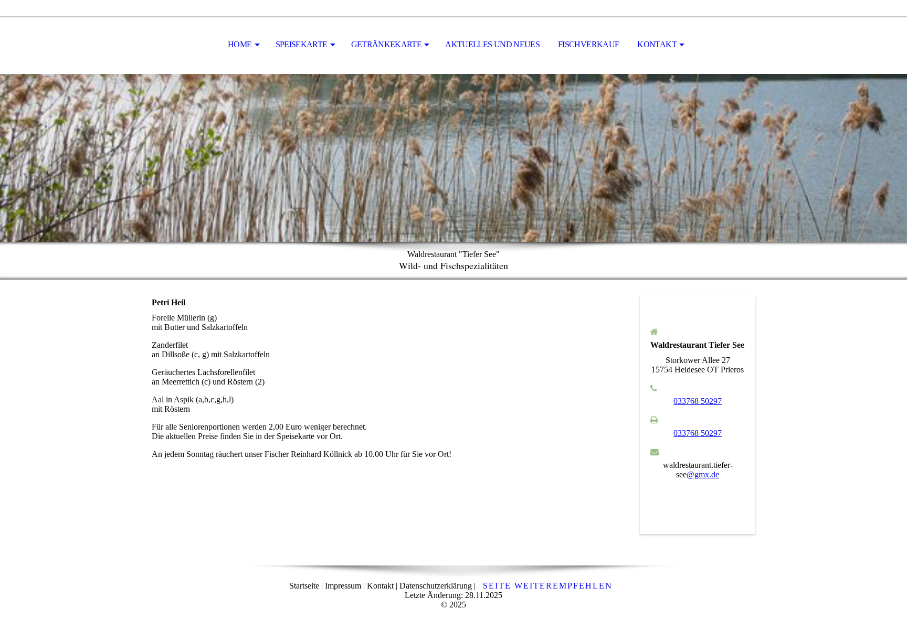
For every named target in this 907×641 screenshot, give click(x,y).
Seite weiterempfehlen (548, 585)
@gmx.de (703, 474)
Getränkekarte (386, 44)
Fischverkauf (588, 44)
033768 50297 (697, 401)
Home (239, 44)
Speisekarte (302, 44)
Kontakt (657, 44)
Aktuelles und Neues (492, 44)
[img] (453, 158)
